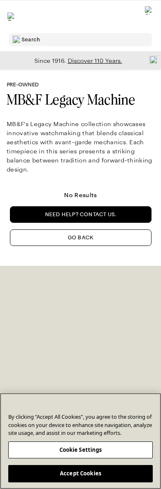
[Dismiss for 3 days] (151, 59)
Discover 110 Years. (95, 60)
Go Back (80, 238)
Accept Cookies (80, 473)
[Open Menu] (12, 16)
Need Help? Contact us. (80, 214)
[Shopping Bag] (149, 16)
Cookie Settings (80, 449)
